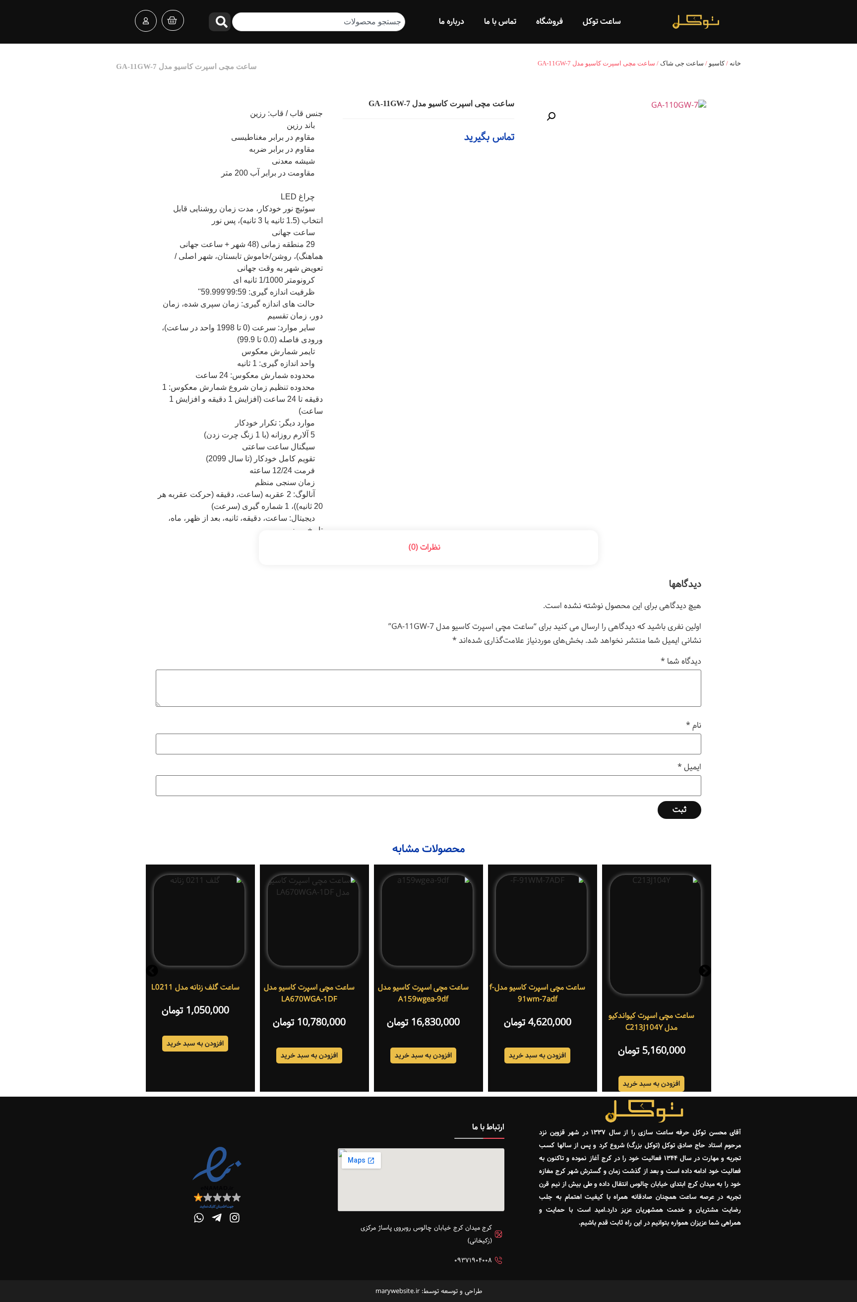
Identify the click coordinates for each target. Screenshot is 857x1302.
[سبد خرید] (173, 20)
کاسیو (717, 63)
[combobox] (318, 21)
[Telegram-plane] (216, 1217)
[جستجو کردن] (220, 21)
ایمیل (689, 767)
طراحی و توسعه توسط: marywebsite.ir (428, 1291)
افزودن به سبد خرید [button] (651, 1083)
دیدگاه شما (681, 662)
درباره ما (451, 21)
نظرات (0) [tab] (424, 547)
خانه (735, 63)
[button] (551, 116)
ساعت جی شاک (682, 63)
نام (693, 726)
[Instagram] (234, 1217)
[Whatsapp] (198, 1217)
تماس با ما (500, 21)
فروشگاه (549, 21)
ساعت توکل (602, 21)
